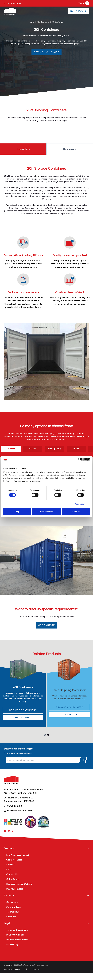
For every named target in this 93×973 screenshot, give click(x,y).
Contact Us (12, 874)
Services (10, 864)
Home (31, 22)
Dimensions (69, 149)
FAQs (9, 869)
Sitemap (36, 969)
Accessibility (12, 944)
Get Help (9, 848)
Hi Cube (32, 449)
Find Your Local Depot (17, 855)
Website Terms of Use (17, 939)
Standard (11, 449)
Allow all (76, 512)
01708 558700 (15, 3)
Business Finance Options (19, 884)
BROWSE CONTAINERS (23, 709)
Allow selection (46, 512)
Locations (11, 916)
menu (80, 1)
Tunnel (76, 449)
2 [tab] (48, 735)
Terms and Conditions (17, 930)
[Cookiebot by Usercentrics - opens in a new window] (79, 459)
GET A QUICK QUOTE (46, 52)
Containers (42, 22)
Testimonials (12, 911)
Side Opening (54, 449)
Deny (17, 512)
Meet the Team (13, 907)
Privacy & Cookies (15, 934)
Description (23, 149)
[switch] (35, 495)
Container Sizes (14, 859)
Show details (79, 504)
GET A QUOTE (78, 11)
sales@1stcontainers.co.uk (20, 810)
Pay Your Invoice (14, 888)
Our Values (12, 902)
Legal (7, 923)
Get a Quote (46, 625)
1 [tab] (45, 735)
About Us (9, 895)
